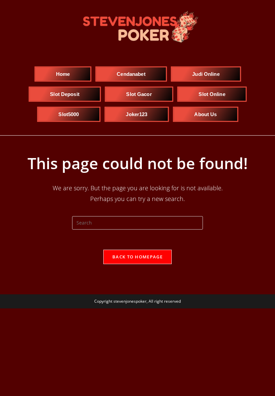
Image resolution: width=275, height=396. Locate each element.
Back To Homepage (137, 257)
